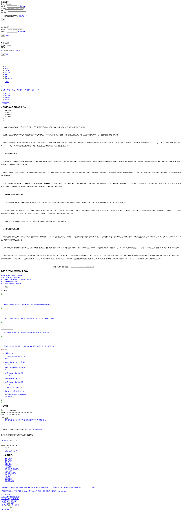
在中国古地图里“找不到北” (14, 387)
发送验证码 (21, 6)
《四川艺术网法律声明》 (11, 16)
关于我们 (8, 420)
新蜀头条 (8, 463)
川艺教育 (8, 72)
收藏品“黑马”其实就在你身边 (10, 277)
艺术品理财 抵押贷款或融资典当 (11, 283)
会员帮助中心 (41, 420)
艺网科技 (5, 440)
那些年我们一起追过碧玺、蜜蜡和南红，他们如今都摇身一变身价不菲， (26, 304)
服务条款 (27, 420)
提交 (3, 35)
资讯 (6, 66)
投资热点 (8, 97)
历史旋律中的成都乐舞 (12, 378)
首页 (3, 90)
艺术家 (7, 70)
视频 (6, 74)
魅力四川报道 (9, 481)
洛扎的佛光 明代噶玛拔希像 (14, 391)
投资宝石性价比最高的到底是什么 (12, 275)
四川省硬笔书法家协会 (12, 469)
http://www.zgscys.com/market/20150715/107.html (82, 267)
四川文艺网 (8, 459)
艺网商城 (8, 99)
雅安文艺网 (8, 479)
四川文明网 (8, 461)
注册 (3, 19)
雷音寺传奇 (9, 353)
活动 (6, 68)
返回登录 (8, 35)
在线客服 (9, 78)
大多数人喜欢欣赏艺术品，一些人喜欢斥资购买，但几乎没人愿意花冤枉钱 (27, 346)
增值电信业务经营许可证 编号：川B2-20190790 (17, 487)
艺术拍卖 (8, 93)
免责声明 (20, 420)
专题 (6, 76)
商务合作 (14, 420)
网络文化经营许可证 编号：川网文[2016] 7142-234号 (77, 487)
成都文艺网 (8, 465)
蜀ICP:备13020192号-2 (36, 429)
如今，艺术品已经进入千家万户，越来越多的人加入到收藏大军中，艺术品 (27, 318)
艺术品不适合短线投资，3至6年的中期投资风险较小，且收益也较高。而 (26, 332)
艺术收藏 (8, 95)
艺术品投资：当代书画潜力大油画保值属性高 (16, 279)
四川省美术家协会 (11, 473)
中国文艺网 (8, 467)
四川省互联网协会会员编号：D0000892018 (52, 491)
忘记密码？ (23, 16)
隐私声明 (33, 420)
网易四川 (8, 477)
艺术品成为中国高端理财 (9, 281)
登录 (3, 54)
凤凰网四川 (8, 471)
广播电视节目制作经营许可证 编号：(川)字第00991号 (19, 491)
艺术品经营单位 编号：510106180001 (46, 487)
